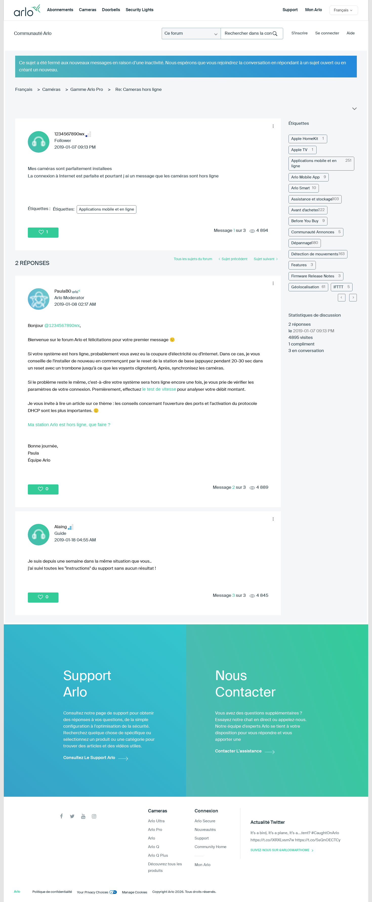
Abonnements (60, 10)
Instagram (94, 816)
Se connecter (327, 33)
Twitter (72, 816)
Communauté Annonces (312, 232)
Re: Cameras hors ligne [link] (138, 90)
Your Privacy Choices (92, 892)
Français (23, 90)
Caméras (51, 90)
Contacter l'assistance (238, 751)
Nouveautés (205, 830)
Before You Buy (304, 221)
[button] (273, 126)
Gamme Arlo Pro (86, 90)
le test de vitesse (159, 389)
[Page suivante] (353, 297)
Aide (351, 33)
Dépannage (301, 243)
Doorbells (111, 10)
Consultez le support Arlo (89, 758)
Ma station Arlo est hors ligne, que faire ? (69, 424)
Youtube (83, 816)
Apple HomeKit (304, 139)
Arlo (151, 838)
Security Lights (139, 10)
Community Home (210, 847)
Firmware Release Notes (312, 276)
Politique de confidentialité (52, 892)
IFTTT (338, 287)
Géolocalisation (305, 287)
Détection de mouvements (314, 254)
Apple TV (299, 150)
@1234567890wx (62, 325)
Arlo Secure (205, 821)
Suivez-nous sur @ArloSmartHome (280, 850)
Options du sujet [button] (354, 110)
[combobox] (252, 33)
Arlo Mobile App (305, 177)
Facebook (61, 816)
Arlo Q (153, 847)
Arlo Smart (300, 188)
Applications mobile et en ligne (106, 209)
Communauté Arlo (33, 33)
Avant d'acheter (304, 210)
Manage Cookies (134, 892)
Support (290, 10)
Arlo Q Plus (158, 855)
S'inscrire (300, 33)
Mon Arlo (313, 10)
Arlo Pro (155, 830)
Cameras (87, 10)
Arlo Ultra (156, 821)
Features (299, 265)
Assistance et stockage (312, 199)
